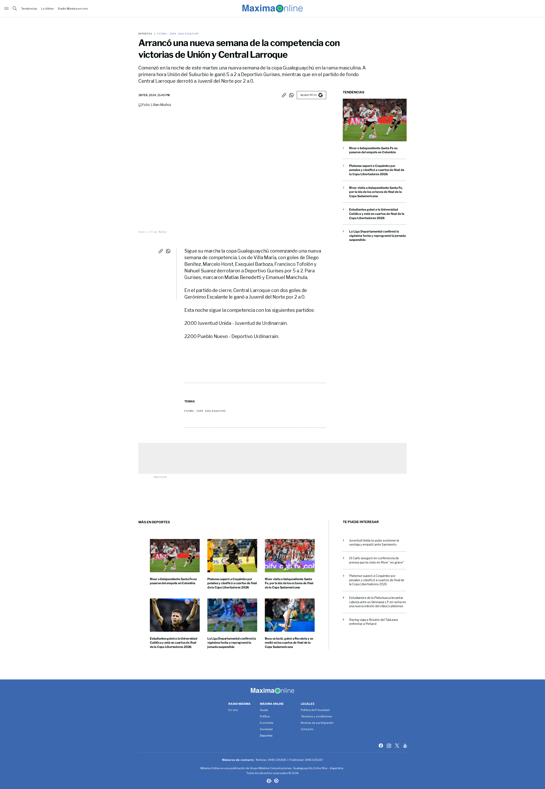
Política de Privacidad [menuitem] (315, 710)
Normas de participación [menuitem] (317, 722)
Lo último (47, 8)
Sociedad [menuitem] (266, 729)
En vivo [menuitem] (233, 710)
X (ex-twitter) (397, 745)
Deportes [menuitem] (266, 735)
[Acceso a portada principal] (272, 8)
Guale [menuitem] (264, 710)
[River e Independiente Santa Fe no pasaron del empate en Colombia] (375, 120)
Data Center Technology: (276, 781)
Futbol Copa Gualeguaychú (177, 34)
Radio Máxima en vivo (73, 8)
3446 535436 (277, 760)
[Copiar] (284, 95)
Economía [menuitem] (266, 722)
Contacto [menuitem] (307, 729)
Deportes (145, 34)
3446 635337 (314, 760)
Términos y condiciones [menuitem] (316, 716)
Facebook (381, 745)
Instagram (389, 745)
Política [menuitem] (265, 716)
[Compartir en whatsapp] (291, 95)
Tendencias (29, 8)
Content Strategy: (269, 781)
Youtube (405, 745)
